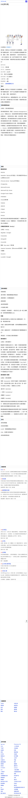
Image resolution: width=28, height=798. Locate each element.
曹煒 (2, 709)
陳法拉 (15, 785)
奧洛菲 (2, 789)
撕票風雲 (3, 777)
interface (16, 767)
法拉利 (2, 703)
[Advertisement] (14, 20)
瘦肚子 (15, 779)
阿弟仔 (15, 783)
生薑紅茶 (3, 759)
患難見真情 (16, 791)
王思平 (15, 758)
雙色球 (15, 711)
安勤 (2, 791)
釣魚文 (2, 765)
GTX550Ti (3, 767)
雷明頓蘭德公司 (9, 83)
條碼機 (2, 779)
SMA (2, 746)
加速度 (2, 750)
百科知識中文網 (17, 795)
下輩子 (2, 748)
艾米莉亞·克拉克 (17, 781)
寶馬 (2, 711)
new (1, 769)
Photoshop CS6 (17, 744)
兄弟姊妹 (16, 748)
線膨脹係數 (3, 761)
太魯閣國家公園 (4, 775)
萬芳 (15, 761)
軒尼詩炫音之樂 (17, 793)
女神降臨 (16, 789)
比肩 (2, 758)
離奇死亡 (16, 765)
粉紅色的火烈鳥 (4, 781)
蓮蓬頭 (15, 763)
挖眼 (2, 752)
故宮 (2, 707)
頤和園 (2, 705)
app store (3, 744)
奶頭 (15, 750)
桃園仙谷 (3, 756)
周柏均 (2, 773)
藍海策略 (3, 783)
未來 (15, 777)
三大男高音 (16, 746)
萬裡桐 (2, 763)
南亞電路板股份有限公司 (19, 787)
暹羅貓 (15, 707)
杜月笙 (2, 754)
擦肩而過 (16, 752)
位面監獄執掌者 (17, 771)
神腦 (15, 759)
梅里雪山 (16, 705)
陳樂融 (2, 785)
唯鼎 (15, 773)
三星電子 (3, 771)
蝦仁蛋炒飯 (3, 793)
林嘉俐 (15, 754)
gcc (1, 787)
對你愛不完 (16, 775)
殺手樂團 (16, 756)
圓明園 (15, 709)
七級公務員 (16, 769)
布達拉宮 (16, 703)
